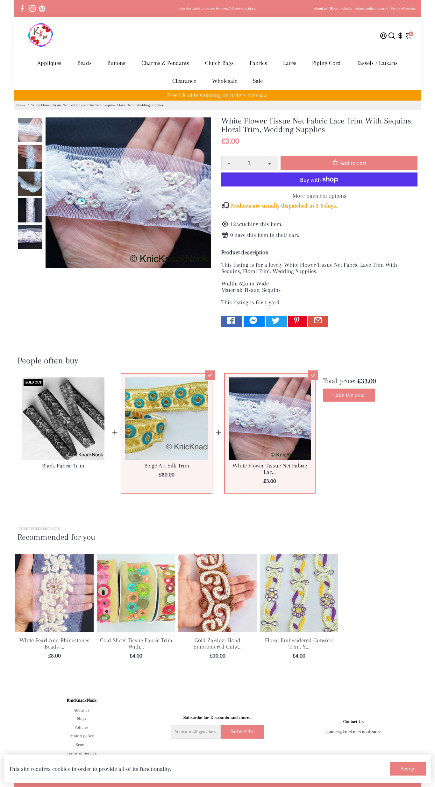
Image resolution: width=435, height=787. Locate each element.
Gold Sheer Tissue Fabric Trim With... (136, 643)
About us (320, 8)
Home (20, 105)
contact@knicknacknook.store (353, 731)
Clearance (184, 81)
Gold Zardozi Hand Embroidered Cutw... (217, 643)
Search (383, 8)
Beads (84, 63)
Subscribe (242, 731)
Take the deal (349, 395)
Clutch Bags (219, 63)
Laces (289, 63)
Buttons (116, 63)
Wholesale (224, 81)
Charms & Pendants (165, 63)
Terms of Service (403, 8)
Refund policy (364, 8)
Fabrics (258, 63)
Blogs (334, 8)
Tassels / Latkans (377, 63)
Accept (408, 768)
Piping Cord (326, 63)
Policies (346, 8)
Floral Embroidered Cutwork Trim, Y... (299, 643)
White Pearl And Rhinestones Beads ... (54, 643)
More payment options (319, 196)
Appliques (49, 63)
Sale (258, 81)
